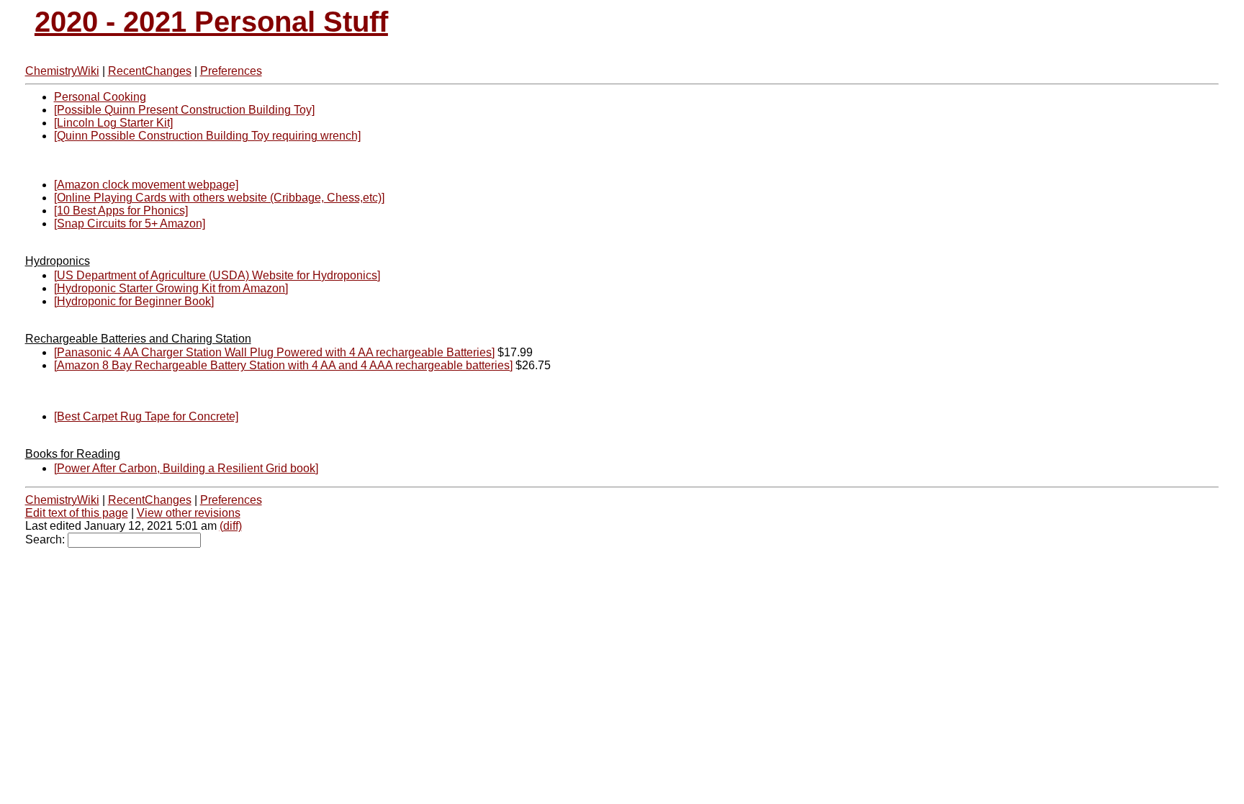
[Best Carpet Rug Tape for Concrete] (146, 416)
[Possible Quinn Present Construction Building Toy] (184, 110)
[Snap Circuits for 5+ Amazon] (129, 223)
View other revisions (188, 513)
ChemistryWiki (62, 71)
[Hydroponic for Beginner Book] (134, 301)
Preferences (231, 71)
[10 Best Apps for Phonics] (121, 210)
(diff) (231, 526)
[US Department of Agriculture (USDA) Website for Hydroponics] (217, 275)
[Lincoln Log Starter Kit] (113, 123)
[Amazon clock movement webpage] (146, 185)
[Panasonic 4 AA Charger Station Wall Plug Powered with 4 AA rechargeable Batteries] (274, 352)
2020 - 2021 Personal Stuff (211, 21)
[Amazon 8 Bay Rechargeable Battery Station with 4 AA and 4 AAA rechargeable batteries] (283, 365)
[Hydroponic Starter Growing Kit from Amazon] (171, 288)
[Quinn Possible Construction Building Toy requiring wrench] (207, 136)
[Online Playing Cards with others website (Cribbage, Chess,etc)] (219, 197)
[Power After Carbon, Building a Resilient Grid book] (186, 468)
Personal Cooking (100, 97)
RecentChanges (149, 71)
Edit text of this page (76, 513)
